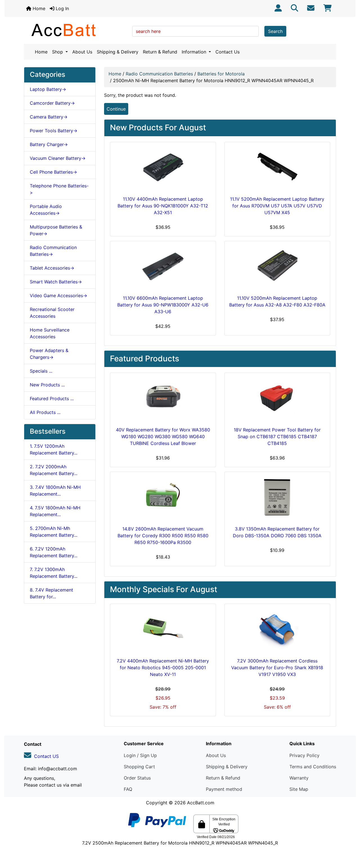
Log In (61, 8)
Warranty (299, 778)
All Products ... (45, 412)
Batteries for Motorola (221, 74)
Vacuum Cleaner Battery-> (58, 158)
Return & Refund (160, 52)
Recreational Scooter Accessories (52, 312)
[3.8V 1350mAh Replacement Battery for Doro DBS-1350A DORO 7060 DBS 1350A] (277, 497)
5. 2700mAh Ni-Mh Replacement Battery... (53, 531)
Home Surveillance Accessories (49, 333)
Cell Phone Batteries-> (53, 172)
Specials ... (41, 371)
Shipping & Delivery (117, 52)
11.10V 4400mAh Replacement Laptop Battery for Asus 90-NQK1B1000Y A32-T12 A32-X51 (163, 205)
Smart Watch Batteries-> (56, 282)
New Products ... (47, 385)
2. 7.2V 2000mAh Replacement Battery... (53, 470)
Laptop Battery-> (48, 89)
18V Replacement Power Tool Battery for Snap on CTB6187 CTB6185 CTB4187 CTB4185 (277, 436)
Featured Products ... (52, 398)
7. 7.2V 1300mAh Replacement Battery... (53, 573)
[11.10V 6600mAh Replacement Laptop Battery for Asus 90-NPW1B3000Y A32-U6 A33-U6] (163, 267)
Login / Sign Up (140, 755)
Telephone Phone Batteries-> (59, 189)
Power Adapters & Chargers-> (49, 354)
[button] (350, 825)
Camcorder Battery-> (52, 103)
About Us (82, 52)
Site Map (298, 789)
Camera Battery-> (49, 117)
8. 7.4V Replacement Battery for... (51, 593)
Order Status (137, 778)
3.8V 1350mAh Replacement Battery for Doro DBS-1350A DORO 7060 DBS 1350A (277, 532)
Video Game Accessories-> (58, 295)
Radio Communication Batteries (159, 74)
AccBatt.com (200, 802)
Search (275, 31)
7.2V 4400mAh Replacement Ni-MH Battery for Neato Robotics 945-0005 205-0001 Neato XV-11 (163, 667)
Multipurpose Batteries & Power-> (56, 230)
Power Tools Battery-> (53, 130)
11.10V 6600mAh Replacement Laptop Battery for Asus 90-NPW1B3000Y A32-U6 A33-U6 (162, 304)
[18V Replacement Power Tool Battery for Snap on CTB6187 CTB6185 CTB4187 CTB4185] (277, 398)
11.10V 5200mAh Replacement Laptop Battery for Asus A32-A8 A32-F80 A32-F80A (277, 301)
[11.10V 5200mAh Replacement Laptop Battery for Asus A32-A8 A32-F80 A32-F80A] (277, 267)
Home (38, 8)
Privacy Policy (304, 755)
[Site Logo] (76, 29)
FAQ (128, 789)
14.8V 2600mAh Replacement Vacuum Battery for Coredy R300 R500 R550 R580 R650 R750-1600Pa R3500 (163, 535)
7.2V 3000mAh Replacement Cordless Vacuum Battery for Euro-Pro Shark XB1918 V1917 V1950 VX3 (277, 667)
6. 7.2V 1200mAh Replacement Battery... (53, 552)
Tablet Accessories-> (52, 268)
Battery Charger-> (49, 144)
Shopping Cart (139, 766)
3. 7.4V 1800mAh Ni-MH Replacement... (55, 490)
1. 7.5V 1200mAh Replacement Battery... (53, 449)
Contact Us (227, 52)
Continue (116, 109)
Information (195, 52)
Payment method (224, 789)
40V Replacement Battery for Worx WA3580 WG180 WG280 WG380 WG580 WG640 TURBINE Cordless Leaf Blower (163, 436)
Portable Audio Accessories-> (46, 209)
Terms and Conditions (312, 766)
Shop (58, 52)
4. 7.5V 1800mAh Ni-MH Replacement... (55, 511)
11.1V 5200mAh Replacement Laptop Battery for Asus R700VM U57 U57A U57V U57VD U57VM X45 (277, 205)
